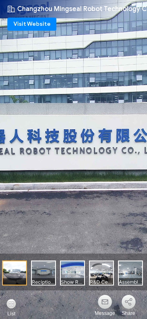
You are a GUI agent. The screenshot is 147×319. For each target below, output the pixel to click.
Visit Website (32, 23)
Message (105, 313)
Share (128, 313)
